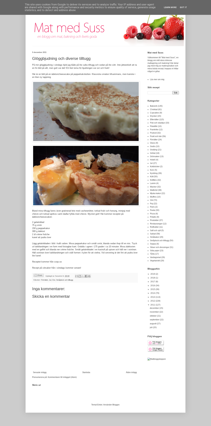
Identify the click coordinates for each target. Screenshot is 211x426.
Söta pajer (154, 250)
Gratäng (153, 150)
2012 (153, 301)
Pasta (152, 210)
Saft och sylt (155, 230)
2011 (153, 305)
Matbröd (153, 190)
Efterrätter (154, 119)
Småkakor (154, 237)
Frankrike (154, 129)
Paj (151, 203)
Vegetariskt (155, 260)
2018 (153, 278)
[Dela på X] (83, 276)
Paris (152, 207)
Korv (152, 170)
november (154, 312)
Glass (152, 143)
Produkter (154, 220)
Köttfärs (153, 180)
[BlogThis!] (79, 276)
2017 (153, 281)
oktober (153, 316)
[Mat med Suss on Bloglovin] (156, 345)
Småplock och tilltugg (64, 280)
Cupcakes (154, 113)
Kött (151, 176)
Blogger (115, 405)
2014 (153, 293)
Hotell (152, 160)
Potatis (153, 217)
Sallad (153, 234)
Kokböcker (155, 166)
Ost (53, 280)
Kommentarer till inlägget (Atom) (62, 377)
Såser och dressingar (159, 247)
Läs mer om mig (157, 79)
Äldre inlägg (131, 372)
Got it (183, 7)
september (155, 320)
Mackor (153, 187)
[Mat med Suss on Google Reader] (156, 351)
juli (151, 327)
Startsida (86, 372)
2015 (153, 289)
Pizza (152, 214)
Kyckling (154, 173)
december (154, 308)
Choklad (154, 109)
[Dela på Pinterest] (89, 276)
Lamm (153, 183)
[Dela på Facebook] (86, 276)
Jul (50, 280)
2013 (153, 297)
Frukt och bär (156, 136)
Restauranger (156, 224)
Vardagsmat (155, 257)
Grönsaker (154, 156)
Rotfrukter (154, 227)
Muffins (153, 197)
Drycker (153, 116)
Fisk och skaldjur (157, 123)
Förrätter (44, 280)
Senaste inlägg (39, 372)
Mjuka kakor (155, 193)
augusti (153, 323)
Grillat (152, 153)
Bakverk (153, 106)
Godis (152, 146)
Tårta (152, 254)
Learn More (170, 7)
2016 (153, 285)
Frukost (153, 133)
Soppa (153, 244)
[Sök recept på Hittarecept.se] (157, 359)
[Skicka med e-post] (76, 276)
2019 (153, 274)
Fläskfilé (153, 126)
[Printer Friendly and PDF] (38, 276)
